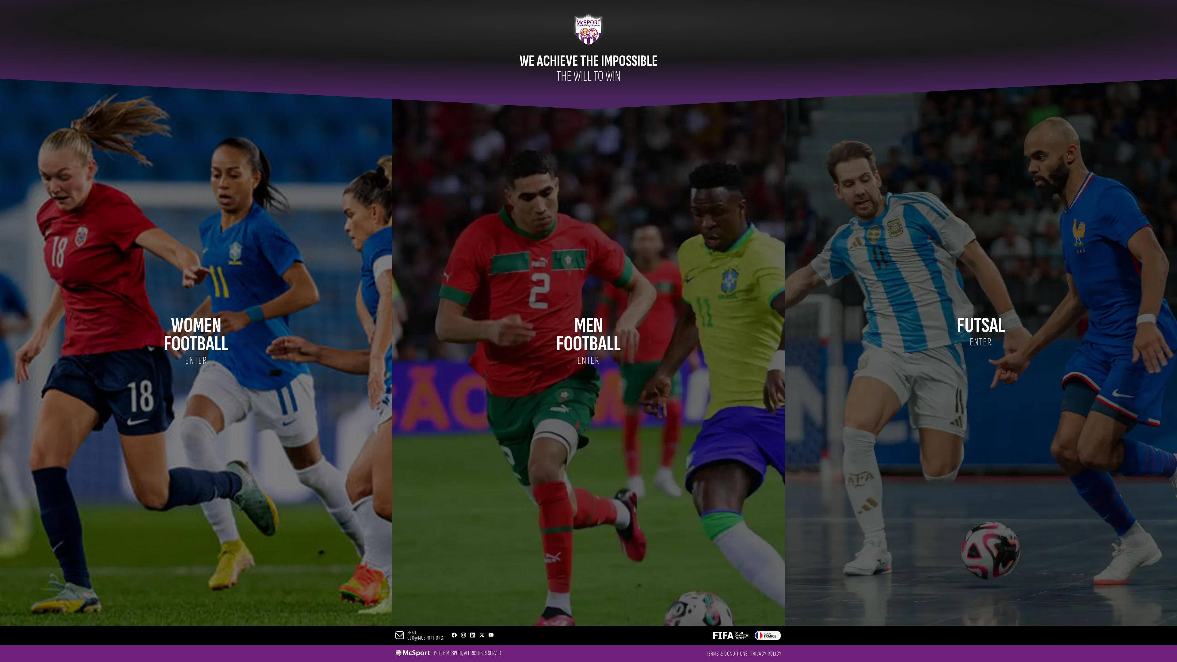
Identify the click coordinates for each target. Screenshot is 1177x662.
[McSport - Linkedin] (472, 635)
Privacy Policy (766, 653)
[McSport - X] (481, 635)
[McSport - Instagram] (463, 635)
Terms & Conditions (727, 653)
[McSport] (412, 653)
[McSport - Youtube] (491, 635)
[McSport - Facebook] (454, 635)
